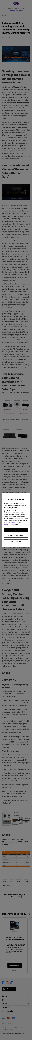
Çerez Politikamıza (11, 522)
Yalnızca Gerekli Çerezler (16, 536)
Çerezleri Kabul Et (16, 530)
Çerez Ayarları (16, 541)
